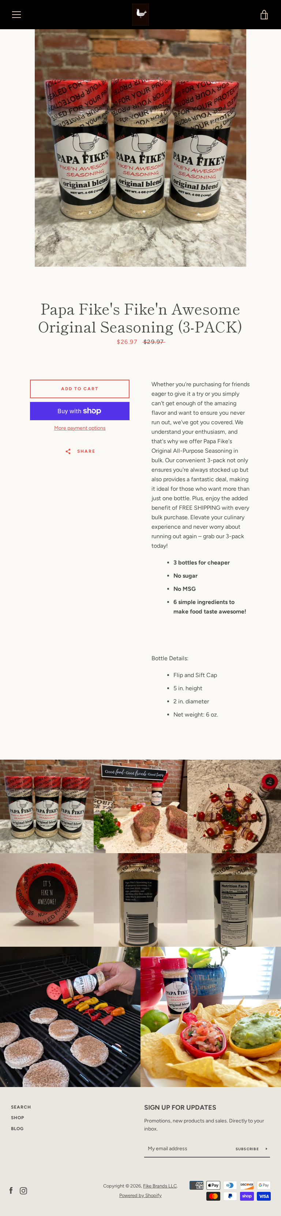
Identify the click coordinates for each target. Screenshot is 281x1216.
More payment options (80, 428)
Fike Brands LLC (160, 1186)
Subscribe (248, 1149)
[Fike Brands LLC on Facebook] (11, 1190)
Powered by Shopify (140, 1195)
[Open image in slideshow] (140, 148)
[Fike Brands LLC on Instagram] (23, 1190)
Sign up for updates (180, 1107)
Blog (17, 1128)
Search (21, 1107)
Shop (17, 1117)
